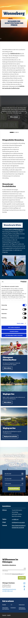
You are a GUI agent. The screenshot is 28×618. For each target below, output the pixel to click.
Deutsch (4, 615)
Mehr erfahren (14, 354)
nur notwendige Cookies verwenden (14, 335)
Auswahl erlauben (14, 331)
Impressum (13, 607)
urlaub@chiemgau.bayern (9, 589)
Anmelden (21, 577)
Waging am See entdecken (14, 423)
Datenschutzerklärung (17, 574)
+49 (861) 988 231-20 (7, 591)
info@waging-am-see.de (18, 522)
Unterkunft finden (14, 488)
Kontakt (4, 604)
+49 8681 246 (15, 519)
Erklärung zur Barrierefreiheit (22, 608)
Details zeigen (20, 323)
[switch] (24, 309)
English (9, 615)
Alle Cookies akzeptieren (14, 327)
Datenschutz (22, 604)
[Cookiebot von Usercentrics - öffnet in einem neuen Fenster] (20, 282)
